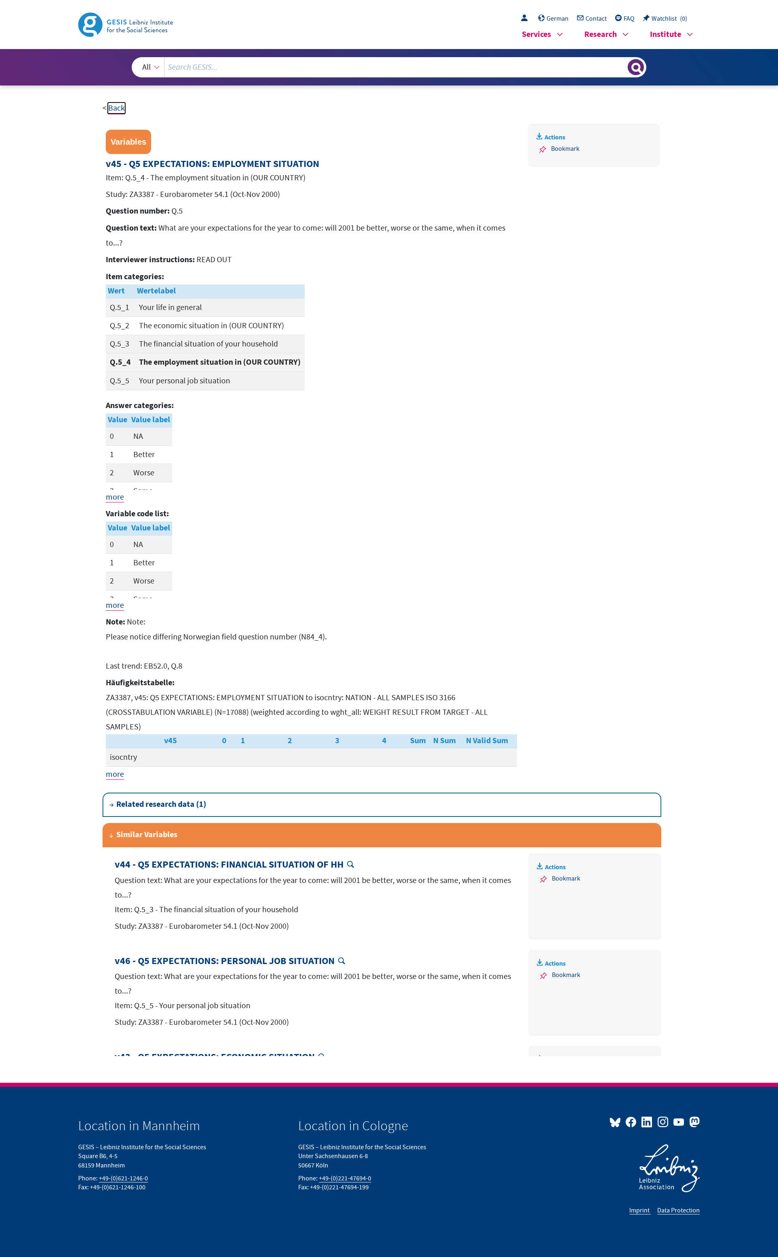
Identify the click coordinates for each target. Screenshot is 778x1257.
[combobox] (389, 67)
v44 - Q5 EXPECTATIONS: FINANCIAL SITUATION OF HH (229, 865)
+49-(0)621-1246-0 (123, 1178)
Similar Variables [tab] (146, 834)
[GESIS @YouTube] (679, 1121)
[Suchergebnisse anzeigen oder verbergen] (635, 67)
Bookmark (565, 149)
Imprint (640, 1210)
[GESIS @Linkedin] (647, 1121)
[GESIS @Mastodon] (693, 1121)
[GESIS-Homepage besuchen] (126, 24)
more (115, 497)
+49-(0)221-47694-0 (345, 1178)
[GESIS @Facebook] (631, 1121)
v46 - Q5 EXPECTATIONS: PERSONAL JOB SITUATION (225, 961)
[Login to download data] (526, 19)
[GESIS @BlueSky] (617, 1121)
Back (116, 108)
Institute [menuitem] (665, 34)
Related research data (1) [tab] (161, 804)
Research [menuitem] (600, 34)
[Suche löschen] (621, 67)
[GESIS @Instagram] (663, 1121)
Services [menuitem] (536, 34)
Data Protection (678, 1210)
